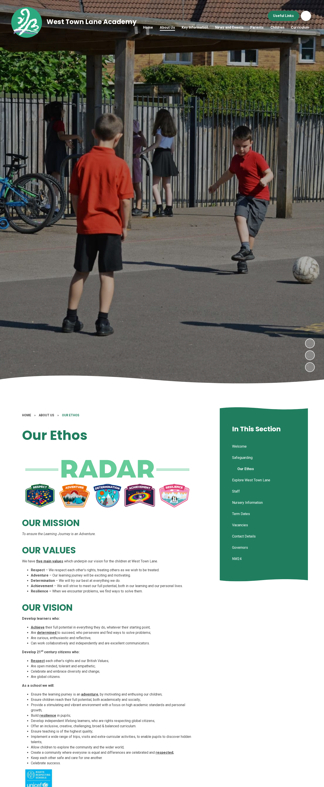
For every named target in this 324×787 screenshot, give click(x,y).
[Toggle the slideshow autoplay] (310, 367)
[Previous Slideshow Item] (310, 355)
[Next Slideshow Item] (310, 343)
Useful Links (283, 16)
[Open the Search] (306, 16)
